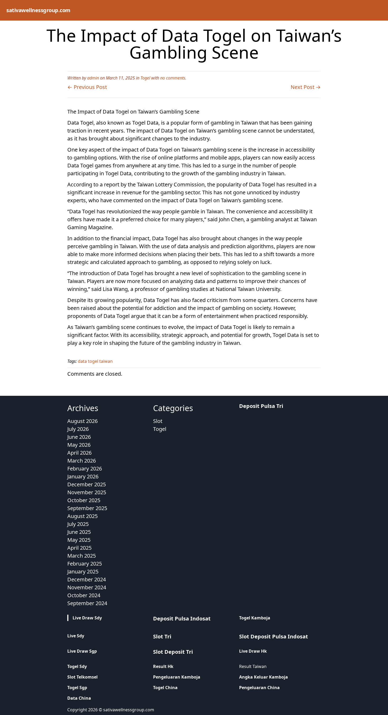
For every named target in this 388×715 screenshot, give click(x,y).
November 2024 (86, 587)
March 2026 (81, 460)
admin (93, 78)
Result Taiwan (253, 666)
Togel (145, 78)
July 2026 (78, 428)
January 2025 (82, 571)
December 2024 (86, 579)
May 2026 (79, 444)
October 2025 (83, 500)
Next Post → (306, 87)
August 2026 (82, 421)
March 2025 (81, 555)
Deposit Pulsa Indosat (182, 618)
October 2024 (83, 595)
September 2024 (87, 603)
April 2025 (79, 547)
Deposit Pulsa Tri (261, 406)
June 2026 (79, 436)
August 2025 (82, 516)
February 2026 (84, 468)
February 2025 (84, 563)
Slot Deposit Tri (173, 651)
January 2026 (82, 476)
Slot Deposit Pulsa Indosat (273, 636)
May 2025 (79, 539)
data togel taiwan (95, 361)
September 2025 (87, 508)
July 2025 (78, 524)
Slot (157, 421)
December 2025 (86, 484)
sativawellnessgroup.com (38, 10)
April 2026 (79, 452)
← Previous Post (87, 87)
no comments (172, 78)
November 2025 (86, 492)
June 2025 (79, 531)
